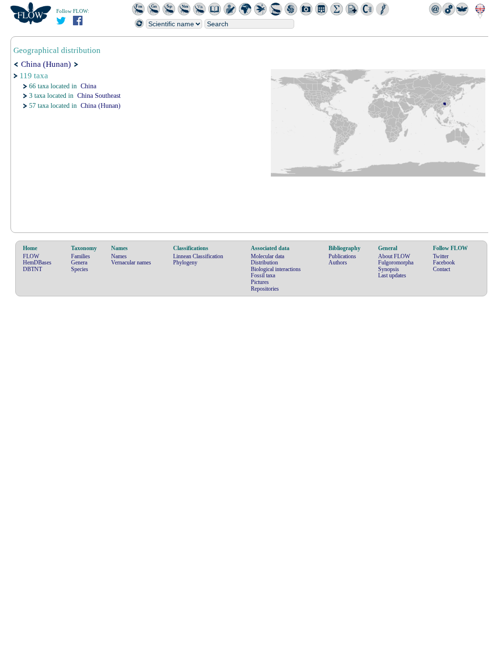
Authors (338, 262)
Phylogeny (185, 262)
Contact (441, 269)
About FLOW (394, 256)
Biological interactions (276, 269)
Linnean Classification (198, 256)
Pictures (260, 282)
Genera (79, 262)
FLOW (31, 256)
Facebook (444, 262)
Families (80, 256)
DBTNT (32, 269)
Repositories (265, 288)
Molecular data (267, 256)
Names (119, 256)
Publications (342, 256)
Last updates (392, 275)
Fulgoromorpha (395, 262)
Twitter (441, 256)
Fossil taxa (263, 275)
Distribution (264, 262)
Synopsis (388, 269)
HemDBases (37, 262)
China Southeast (99, 95)
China (88, 86)
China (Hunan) (101, 105)
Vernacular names (131, 262)
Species (79, 269)
